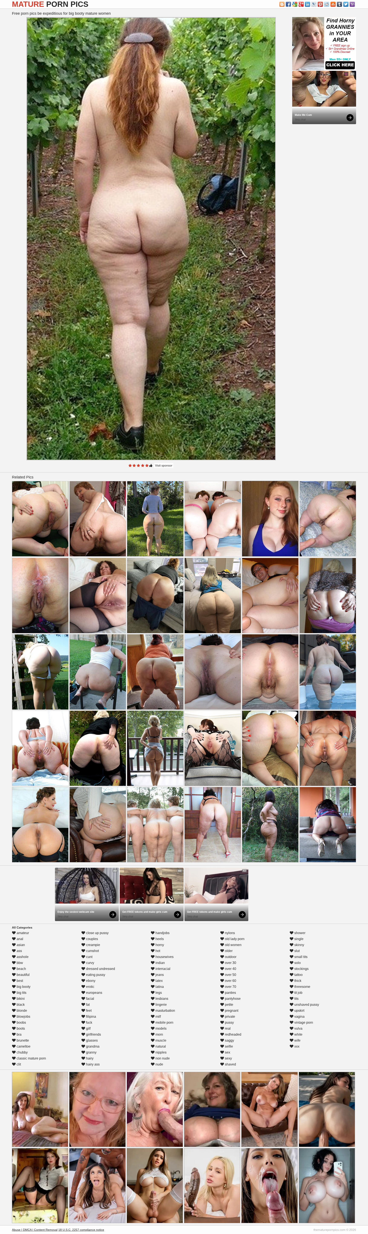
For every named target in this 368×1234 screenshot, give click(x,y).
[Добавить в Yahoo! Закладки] (352, 4)
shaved (230, 1064)
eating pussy (95, 975)
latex (159, 981)
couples (91, 939)
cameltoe (23, 1046)
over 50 (230, 975)
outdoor (230, 957)
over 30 (230, 963)
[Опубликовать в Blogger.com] (282, 4)
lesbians (161, 998)
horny (159, 945)
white (297, 1034)
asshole (22, 957)
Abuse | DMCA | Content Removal (35, 1229)
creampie (92, 945)
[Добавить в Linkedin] (307, 4)
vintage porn (303, 1022)
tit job (297, 992)
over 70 (230, 986)
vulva (297, 1028)
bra (19, 1034)
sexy (228, 1058)
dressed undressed (100, 969)
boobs (21, 1022)
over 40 (230, 969)
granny (90, 1052)
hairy (89, 1058)
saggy (229, 1040)
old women (233, 945)
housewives (164, 957)
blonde (21, 1010)
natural (160, 1046)
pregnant (231, 1010)
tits (296, 998)
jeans (159, 975)
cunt (88, 957)
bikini (20, 998)
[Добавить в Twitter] (345, 4)
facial (89, 998)
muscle (160, 1040)
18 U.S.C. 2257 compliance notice (81, 1229)
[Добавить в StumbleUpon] (333, 4)
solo (297, 963)
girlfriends (93, 1034)
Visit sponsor (163, 465)
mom (159, 1034)
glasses (91, 1040)
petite (228, 1004)
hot (157, 951)
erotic (89, 986)
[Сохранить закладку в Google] (294, 4)
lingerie (161, 1004)
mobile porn (164, 1022)
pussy (229, 1022)
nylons (229, 933)
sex (227, 1052)
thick (297, 981)
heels (159, 939)
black (20, 1004)
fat (87, 1004)
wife (296, 1040)
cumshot (92, 951)
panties (230, 992)
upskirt (298, 1010)
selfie (228, 1046)
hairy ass (92, 1064)
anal (19, 939)
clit (18, 1064)
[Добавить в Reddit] (326, 4)
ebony (90, 981)
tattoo (298, 975)
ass (19, 951)
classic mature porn (31, 1058)
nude (159, 1064)
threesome (301, 986)
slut (296, 951)
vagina (299, 1016)
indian (160, 963)
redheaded (232, 1034)
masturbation (165, 1010)
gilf (88, 1028)
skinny (298, 945)
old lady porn (234, 939)
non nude (162, 1058)
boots (20, 1028)
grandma (92, 1046)
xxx (296, 1046)
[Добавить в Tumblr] (339, 4)
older (228, 951)
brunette (22, 1040)
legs (158, 992)
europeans (93, 992)
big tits (21, 992)
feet (88, 1010)
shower (299, 933)
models (161, 1028)
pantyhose (232, 998)
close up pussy (97, 933)
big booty (23, 986)
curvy (89, 963)
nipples (161, 1052)
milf (158, 1016)
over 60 (230, 981)
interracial (162, 969)
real (227, 1028)
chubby (22, 1052)
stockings (301, 969)
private (229, 1016)
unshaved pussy (306, 1004)
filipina (90, 1016)
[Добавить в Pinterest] (320, 4)
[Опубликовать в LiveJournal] (313, 4)
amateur (22, 933)
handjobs (162, 933)
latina (159, 986)
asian (20, 945)
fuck (88, 1022)
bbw (19, 963)
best (19, 981)
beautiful (23, 975)
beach (21, 969)
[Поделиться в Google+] (301, 4)
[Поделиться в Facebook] (288, 4)
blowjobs (23, 1016)
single (298, 939)
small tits (300, 957)
